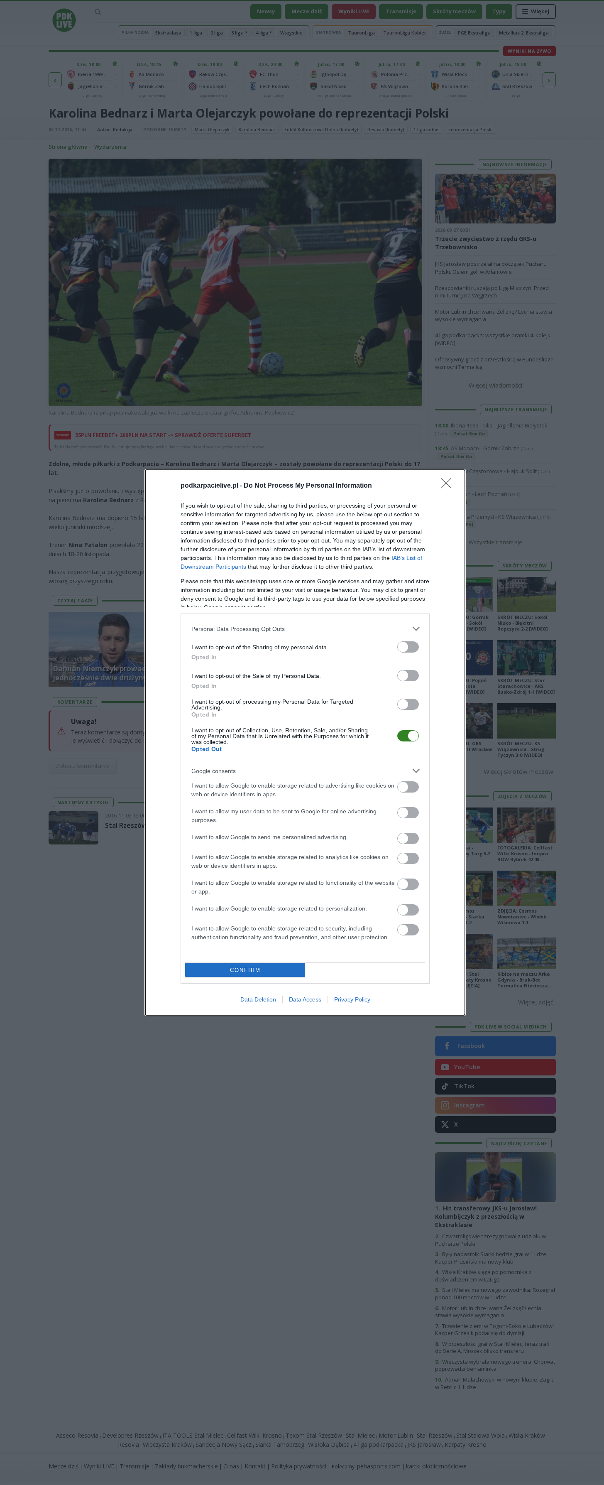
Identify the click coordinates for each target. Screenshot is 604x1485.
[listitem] (305, 628)
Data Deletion (258, 999)
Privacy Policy (352, 999)
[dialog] (305, 742)
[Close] (449, 486)
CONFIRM (245, 970)
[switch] (408, 647)
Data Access (305, 999)
